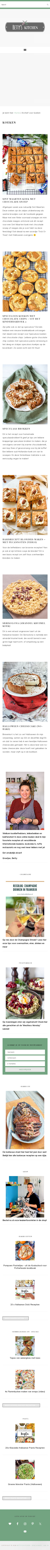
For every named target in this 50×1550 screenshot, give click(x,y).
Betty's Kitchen (25, 27)
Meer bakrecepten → (15, 1318)
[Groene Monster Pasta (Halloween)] (25, 1470)
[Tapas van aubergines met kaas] (25, 1355)
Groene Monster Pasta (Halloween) (25, 1484)
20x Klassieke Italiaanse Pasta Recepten (25, 1448)
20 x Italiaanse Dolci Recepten (25, 1304)
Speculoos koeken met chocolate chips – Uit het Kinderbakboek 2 (21, 318)
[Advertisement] (25, 80)
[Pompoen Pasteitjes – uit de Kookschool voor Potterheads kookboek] (25, 1251)
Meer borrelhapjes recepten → (21, 1405)
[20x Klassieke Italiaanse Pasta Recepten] (25, 1433)
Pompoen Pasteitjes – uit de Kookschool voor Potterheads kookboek (25, 1266)
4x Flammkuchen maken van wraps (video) (25, 1391)
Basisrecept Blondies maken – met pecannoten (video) (24, 541)
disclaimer (37, 1545)
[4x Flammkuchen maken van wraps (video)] (25, 1388)
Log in (46, 1545)
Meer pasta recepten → (17, 1498)
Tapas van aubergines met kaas (25, 1358)
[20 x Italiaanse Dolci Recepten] (25, 1290)
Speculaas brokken (16, 428)
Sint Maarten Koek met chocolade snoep (19, 200)
